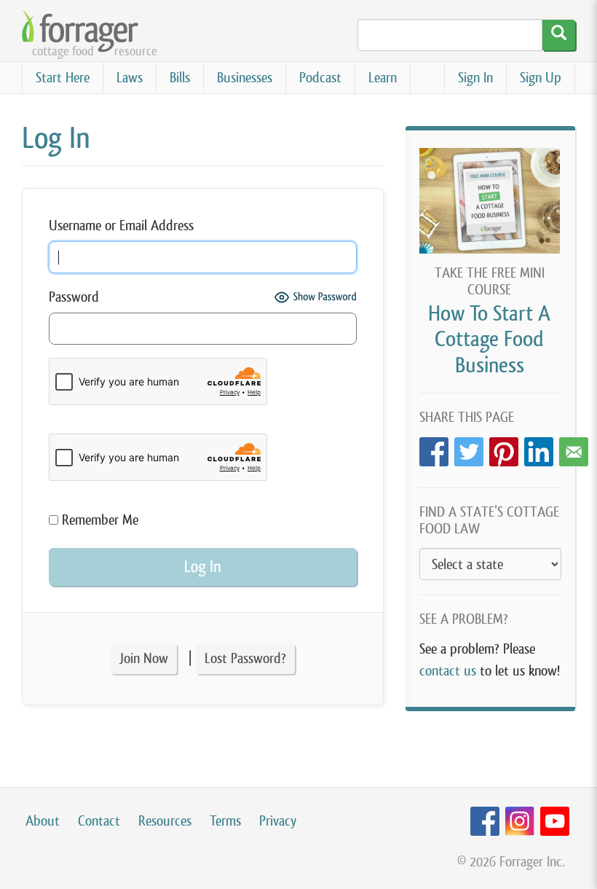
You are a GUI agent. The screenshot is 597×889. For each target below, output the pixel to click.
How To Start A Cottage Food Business (489, 338)
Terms (225, 821)
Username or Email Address (121, 225)
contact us (447, 671)
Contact (99, 821)
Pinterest (503, 448)
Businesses (244, 77)
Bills (180, 77)
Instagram (519, 821)
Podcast (320, 77)
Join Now (143, 658)
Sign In (475, 77)
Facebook (433, 448)
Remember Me (98, 520)
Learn (382, 77)
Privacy (277, 821)
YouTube (554, 821)
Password (74, 297)
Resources (164, 821)
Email (574, 448)
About (42, 821)
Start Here (63, 77)
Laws (129, 77)
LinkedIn (538, 448)
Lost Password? (245, 658)
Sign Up (540, 77)
